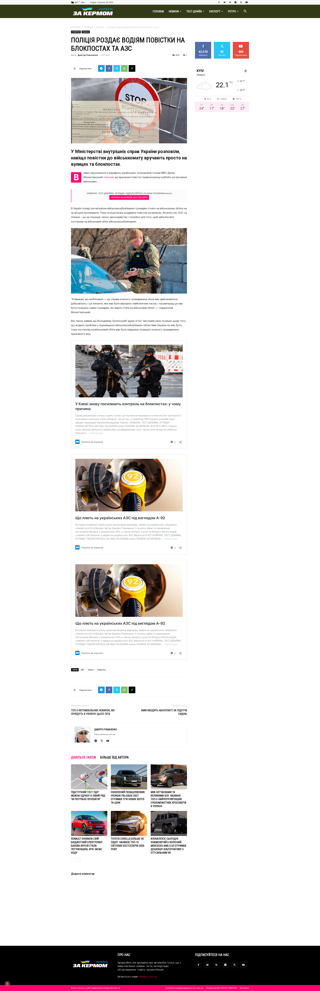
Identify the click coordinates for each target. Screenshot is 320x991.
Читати (222, 43)
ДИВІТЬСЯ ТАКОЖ (83, 757)
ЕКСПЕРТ (214, 11)
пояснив (108, 177)
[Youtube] (246, 2)
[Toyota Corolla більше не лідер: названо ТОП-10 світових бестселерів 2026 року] (129, 823)
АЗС (82, 669)
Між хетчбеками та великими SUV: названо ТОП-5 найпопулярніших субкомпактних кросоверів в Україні (168, 799)
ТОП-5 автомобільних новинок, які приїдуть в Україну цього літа (92, 712)
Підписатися (241, 43)
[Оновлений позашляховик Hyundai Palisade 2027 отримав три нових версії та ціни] (129, 776)
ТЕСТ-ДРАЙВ (194, 11)
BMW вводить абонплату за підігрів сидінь (164, 712)
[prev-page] (73, 859)
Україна (100, 27)
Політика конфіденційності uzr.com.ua (184, 987)
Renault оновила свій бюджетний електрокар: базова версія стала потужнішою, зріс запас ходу (87, 845)
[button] (245, 11)
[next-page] (78, 859)
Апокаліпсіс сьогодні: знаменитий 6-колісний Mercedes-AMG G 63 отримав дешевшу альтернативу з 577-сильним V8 (168, 845)
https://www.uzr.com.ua (104, 734)
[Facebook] (219, 2)
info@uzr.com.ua (148, 976)
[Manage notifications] (7, 983)
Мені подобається (203, 44)
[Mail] (224, 2)
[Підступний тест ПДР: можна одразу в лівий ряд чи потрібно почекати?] (89, 776)
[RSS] (230, 2)
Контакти (244, 987)
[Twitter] (241, 2)
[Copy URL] (132, 68)
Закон (91, 669)
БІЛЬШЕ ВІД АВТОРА (114, 757)
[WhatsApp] (124, 68)
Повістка (101, 669)
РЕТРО (232, 11)
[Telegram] (235, 2)
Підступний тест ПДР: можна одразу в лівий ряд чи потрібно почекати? (88, 796)
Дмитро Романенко (88, 55)
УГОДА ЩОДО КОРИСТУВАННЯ (221, 987)
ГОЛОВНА (158, 11)
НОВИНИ (174, 11)
